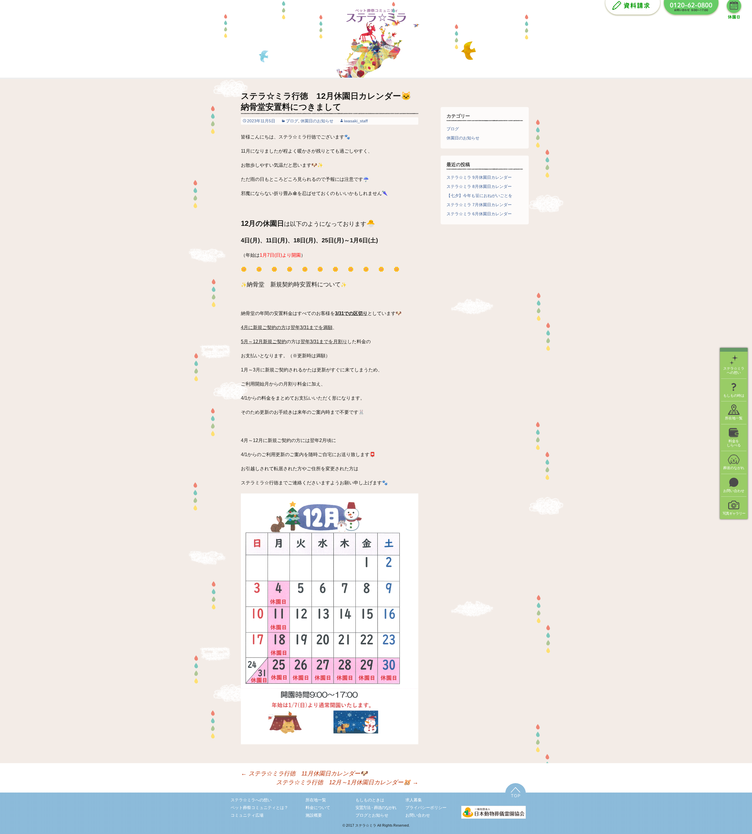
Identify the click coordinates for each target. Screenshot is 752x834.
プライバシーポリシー (425, 807)
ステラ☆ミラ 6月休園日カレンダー (479, 213)
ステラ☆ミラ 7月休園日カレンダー (479, 204)
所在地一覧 (316, 800)
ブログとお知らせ (371, 815)
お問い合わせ (417, 815)
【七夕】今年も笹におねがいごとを (479, 195)
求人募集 (413, 800)
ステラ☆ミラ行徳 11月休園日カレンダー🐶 (307, 773)
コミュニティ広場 (247, 815)
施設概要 (314, 815)
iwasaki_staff (356, 121)
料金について (318, 807)
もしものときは (369, 800)
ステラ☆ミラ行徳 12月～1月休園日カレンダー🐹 (347, 782)
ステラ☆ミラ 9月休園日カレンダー (479, 177)
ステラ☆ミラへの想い (251, 800)
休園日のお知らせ (317, 121)
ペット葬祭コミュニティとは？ (259, 807)
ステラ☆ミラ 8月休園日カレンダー (479, 186)
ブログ (292, 121)
